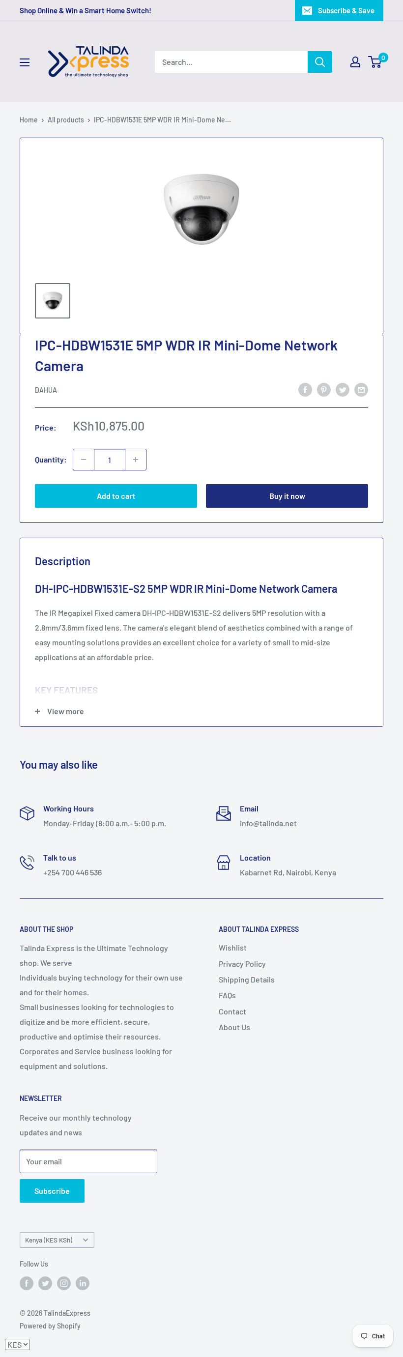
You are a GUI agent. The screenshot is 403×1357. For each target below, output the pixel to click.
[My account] (355, 62)
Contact (232, 1011)
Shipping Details (247, 979)
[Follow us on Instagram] (64, 1283)
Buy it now (287, 495)
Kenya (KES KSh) (48, 1240)
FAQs (227, 995)
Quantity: (51, 459)
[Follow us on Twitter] (45, 1283)
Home (29, 119)
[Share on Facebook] (305, 389)
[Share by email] (361, 389)
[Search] (320, 62)
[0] (375, 62)
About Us (234, 1027)
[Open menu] (24, 62)
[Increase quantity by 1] (135, 459)
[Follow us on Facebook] (26, 1283)
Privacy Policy (242, 963)
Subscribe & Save (346, 10)
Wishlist (233, 947)
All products (66, 119)
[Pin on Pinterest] (324, 389)
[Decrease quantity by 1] (83, 459)
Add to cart (116, 495)
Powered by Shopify (50, 1326)
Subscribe (52, 1190)
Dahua (46, 390)
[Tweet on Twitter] (342, 389)
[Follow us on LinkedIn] (82, 1283)
